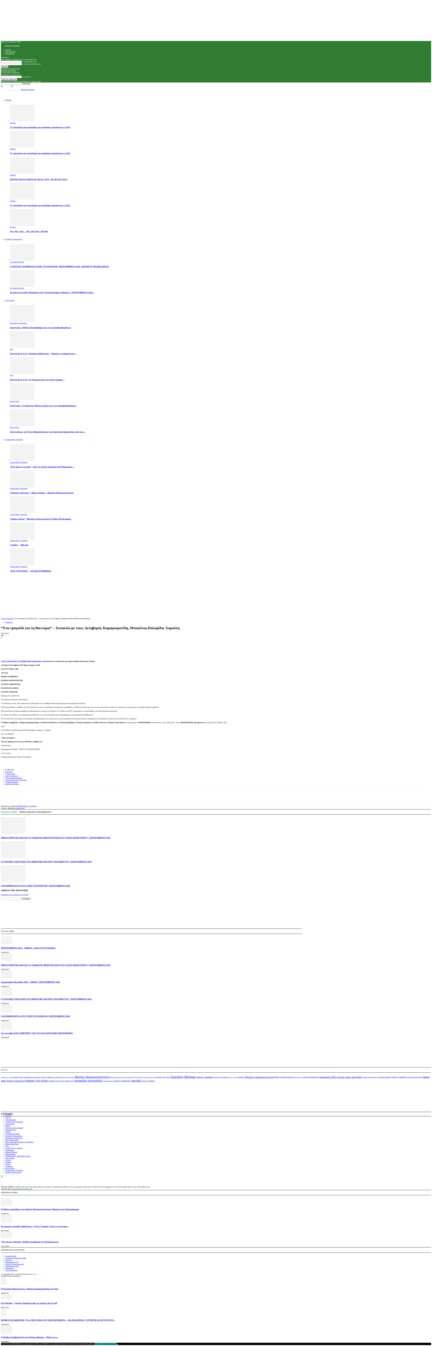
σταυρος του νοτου (36, 1080)
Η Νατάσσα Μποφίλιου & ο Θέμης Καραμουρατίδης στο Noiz (29, 1289)
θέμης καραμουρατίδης (13, 778)
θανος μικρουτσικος (283, 1077)
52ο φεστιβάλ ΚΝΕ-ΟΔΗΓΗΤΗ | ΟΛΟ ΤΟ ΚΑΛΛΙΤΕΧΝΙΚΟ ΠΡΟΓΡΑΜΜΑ (37, 1033)
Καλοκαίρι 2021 (120, 1077)
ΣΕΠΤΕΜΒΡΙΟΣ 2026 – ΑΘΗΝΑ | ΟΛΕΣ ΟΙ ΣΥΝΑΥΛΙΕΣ (28, 948)
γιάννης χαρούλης (11, 776)
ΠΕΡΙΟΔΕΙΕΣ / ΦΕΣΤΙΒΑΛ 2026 (17, 1156)
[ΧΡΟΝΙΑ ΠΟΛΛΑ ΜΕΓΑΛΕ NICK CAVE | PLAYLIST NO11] (22, 173)
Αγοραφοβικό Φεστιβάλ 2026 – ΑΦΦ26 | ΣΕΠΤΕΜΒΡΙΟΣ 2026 (30, 982)
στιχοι (72, 1081)
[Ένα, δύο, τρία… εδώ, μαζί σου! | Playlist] (22, 225)
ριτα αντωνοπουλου (414, 1077)
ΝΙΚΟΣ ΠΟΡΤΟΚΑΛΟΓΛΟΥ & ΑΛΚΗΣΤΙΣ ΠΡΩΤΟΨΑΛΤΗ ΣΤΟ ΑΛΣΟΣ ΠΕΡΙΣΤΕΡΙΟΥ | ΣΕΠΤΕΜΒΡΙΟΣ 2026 (55, 838)
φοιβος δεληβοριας (12, 784)
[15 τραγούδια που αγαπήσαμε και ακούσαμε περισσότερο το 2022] (22, 147)
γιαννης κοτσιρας (233, 1077)
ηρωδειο (241, 1077)
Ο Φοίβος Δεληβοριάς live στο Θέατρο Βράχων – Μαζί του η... (29, 1337)
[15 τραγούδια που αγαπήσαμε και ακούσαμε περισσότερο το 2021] (22, 199)
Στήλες (7, 1164)
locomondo (28, 1077)
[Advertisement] (216, 590)
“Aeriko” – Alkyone (19, 545)
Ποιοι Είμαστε (10, 52)
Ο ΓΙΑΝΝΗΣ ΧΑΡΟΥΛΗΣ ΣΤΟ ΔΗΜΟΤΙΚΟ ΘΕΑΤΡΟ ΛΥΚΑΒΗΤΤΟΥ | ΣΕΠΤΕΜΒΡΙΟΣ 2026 (46, 862)
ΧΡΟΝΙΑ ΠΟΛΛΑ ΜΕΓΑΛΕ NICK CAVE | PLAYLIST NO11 (39, 179)
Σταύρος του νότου (163, 1077)
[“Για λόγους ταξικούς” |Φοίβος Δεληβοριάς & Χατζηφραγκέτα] (6, 1237)
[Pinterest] (21, 645)
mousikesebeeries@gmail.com (21, 1189)
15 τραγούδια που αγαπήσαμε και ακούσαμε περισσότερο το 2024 (40, 127)
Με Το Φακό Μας (11, 1140)
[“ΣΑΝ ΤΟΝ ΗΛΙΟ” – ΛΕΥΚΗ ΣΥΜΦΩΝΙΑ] (22, 565)
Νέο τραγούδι (139, 1077)
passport (44, 1077)
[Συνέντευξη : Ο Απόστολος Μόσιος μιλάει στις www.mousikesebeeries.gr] (22, 399)
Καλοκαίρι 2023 (130, 1077)
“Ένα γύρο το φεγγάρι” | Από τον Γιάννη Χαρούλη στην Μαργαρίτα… (42, 467)
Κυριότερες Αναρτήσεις (18, 323)
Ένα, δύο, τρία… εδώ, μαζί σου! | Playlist (29, 231)
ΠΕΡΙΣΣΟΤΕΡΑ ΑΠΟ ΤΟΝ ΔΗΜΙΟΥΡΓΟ (35, 812)
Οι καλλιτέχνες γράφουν (14, 1148)
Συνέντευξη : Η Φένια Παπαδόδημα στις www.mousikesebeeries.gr (40, 327)
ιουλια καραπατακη (310, 1077)
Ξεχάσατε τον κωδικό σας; (10, 69)
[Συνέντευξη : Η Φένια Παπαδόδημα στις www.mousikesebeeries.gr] (22, 321)
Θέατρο (111, 1077)
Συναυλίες (10, 618)
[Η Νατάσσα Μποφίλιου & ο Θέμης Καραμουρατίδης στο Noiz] (3, 1284)
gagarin (11, 1077)
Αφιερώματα (10, 1124)
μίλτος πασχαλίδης (354, 1077)
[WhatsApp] (30, 645)
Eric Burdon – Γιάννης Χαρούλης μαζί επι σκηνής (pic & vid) (29, 1303)
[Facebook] (5, 645)
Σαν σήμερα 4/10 (18, 808)
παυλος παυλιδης (399, 1077)
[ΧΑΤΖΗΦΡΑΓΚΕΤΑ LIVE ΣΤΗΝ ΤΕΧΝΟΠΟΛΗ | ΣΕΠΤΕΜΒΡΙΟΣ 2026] (13, 881)
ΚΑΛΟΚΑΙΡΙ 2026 (17, 262)
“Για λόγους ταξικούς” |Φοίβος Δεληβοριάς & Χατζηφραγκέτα (30, 1242)
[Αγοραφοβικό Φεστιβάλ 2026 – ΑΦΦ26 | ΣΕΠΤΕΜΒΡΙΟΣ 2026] (6, 978)
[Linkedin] (38, 645)
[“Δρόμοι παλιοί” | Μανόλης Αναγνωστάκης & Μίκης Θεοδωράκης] (22, 512)
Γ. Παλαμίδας (10, 774)
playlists (13, 123)
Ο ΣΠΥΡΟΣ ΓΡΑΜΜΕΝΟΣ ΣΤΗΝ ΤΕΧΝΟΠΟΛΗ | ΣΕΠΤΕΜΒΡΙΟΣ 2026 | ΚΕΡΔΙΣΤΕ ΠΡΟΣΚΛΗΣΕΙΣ (59, 266)
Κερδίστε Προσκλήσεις (13, 1136)
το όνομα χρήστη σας (29, 62)
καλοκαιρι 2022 (328, 1077)
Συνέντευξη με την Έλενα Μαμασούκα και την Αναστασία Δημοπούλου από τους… (48, 432)
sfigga (49, 1077)
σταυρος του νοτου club (58, 1081)
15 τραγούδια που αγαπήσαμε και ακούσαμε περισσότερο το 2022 (40, 153)
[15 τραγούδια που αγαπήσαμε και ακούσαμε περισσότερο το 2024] (22, 121)
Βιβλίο (7, 1126)
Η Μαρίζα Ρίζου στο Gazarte (26, 806)
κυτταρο (341, 1077)
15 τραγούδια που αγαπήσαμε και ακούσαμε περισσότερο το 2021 (40, 205)
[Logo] (6, 90)
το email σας (26, 77)
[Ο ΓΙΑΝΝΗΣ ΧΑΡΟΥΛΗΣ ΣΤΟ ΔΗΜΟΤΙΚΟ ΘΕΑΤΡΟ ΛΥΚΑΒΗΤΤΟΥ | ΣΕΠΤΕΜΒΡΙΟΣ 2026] (13, 857)
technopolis (58, 1077)
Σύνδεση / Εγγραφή (12, 46)
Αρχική (8, 50)
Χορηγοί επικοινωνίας (13, 1172)
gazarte (16, 1077)
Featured (8, 1114)
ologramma (36, 1077)
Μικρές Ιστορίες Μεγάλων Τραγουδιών (19, 1142)
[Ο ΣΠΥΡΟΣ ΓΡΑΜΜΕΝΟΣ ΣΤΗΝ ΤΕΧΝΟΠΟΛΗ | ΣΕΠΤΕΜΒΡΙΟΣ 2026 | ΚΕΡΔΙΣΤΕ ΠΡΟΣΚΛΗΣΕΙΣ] (22, 260)
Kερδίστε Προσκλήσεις (13, 239)
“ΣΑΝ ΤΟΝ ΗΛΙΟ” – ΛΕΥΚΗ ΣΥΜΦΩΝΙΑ (30, 571)
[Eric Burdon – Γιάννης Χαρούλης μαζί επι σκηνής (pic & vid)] (6, 1299)
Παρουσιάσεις (10, 1154)
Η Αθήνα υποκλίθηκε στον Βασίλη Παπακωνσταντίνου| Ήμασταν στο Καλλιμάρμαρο (40, 1209)
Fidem (34, 1274)
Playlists (8, 100)
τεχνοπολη (95, 1080)
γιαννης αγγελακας (221, 1077)
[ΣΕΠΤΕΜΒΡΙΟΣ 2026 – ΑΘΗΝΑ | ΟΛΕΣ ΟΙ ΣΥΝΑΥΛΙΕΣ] (6, 944)
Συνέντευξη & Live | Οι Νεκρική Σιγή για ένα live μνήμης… (37, 380)
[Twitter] (13, 645)
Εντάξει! (98, 1344)
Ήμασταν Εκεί (10, 1130)
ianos (21, 1077)
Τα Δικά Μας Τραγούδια (14, 440)
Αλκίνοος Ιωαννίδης (68, 1077)
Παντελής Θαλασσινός (149, 1077)
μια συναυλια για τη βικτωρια (15, 780)
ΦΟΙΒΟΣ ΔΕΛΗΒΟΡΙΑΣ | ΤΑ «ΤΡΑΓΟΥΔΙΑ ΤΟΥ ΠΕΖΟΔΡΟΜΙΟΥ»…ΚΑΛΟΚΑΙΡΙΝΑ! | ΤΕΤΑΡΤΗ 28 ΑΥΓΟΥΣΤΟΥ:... (58, 1320)
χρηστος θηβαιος (148, 1081)
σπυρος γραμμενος (15, 1080)
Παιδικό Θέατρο (11, 1152)
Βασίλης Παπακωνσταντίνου (92, 1077)
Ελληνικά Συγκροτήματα (14, 1128)
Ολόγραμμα (9, 1150)
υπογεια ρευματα (108, 1081)
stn (53, 1077)
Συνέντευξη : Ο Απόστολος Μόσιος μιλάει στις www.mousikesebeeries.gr (43, 406)
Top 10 (7, 1118)
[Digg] (46, 645)
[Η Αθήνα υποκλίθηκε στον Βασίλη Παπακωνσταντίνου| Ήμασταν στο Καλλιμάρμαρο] (6, 1205)
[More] (54, 644)
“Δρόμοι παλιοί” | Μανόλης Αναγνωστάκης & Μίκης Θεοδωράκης (40, 519)
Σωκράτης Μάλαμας (183, 1077)
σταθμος (8, 1162)
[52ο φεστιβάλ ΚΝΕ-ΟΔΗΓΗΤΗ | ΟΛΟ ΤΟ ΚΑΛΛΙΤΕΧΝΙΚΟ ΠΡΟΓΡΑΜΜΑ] (6, 1029)
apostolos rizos (5, 1077)
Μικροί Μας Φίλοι (12, 1144)
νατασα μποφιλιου (11, 782)
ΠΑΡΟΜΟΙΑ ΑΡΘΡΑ (9, 812)
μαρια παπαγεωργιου (370, 1077)
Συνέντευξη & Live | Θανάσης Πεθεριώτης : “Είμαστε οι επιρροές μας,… (43, 353)
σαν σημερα (9, 1158)
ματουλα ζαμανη (384, 1077)
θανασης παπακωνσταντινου (259, 1077)
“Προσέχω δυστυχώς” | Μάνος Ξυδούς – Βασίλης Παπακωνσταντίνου (42, 493)
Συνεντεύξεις (10, 300)
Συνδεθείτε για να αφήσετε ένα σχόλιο (14, 895)
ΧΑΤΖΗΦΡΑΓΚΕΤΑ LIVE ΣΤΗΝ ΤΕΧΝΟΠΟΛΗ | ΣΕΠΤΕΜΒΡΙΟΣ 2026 (35, 886)
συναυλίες (80, 1080)
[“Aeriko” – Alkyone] (22, 539)
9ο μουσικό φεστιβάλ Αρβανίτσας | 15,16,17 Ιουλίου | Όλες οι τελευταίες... (35, 1226)
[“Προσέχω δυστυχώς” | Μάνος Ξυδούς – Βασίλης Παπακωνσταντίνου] (22, 486)
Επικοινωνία (9, 54)
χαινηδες (136, 1080)
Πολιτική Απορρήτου (8, 71)
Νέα (11, 349)
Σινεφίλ (8, 1160)
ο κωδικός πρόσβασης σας (31, 64)
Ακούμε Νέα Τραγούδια (14, 1122)
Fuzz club (8, 772)
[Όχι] (117, 1344)
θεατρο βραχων (297, 1077)
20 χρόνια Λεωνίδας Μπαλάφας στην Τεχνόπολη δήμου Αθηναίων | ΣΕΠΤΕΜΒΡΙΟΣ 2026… (52, 292)
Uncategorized (10, 1120)
